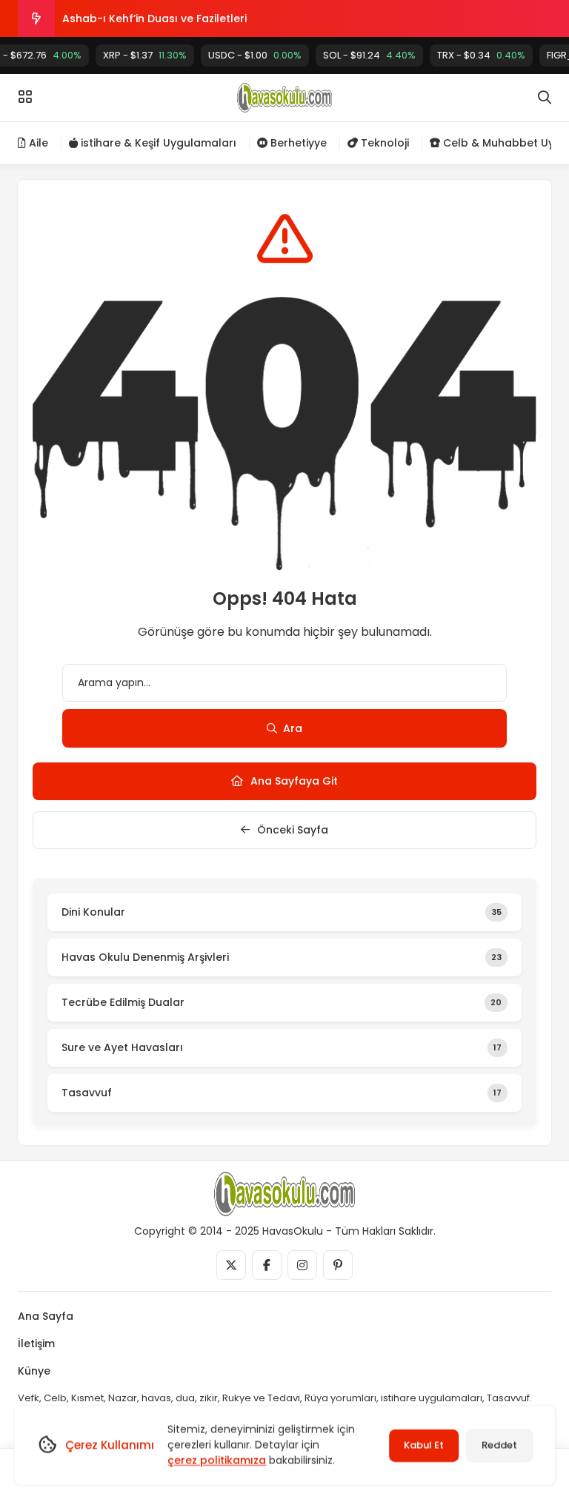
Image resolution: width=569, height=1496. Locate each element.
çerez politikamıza (216, 1460)
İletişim (36, 1343)
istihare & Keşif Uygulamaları (157, 142)
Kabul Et (424, 1445)
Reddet (499, 1445)
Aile (37, 142)
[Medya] (231, 1265)
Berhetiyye (297, 142)
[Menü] (25, 97)
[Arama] (544, 97)
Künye (34, 1370)
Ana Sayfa (45, 1316)
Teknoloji (383, 142)
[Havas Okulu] (284, 98)
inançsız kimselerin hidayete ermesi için (167, 31)
